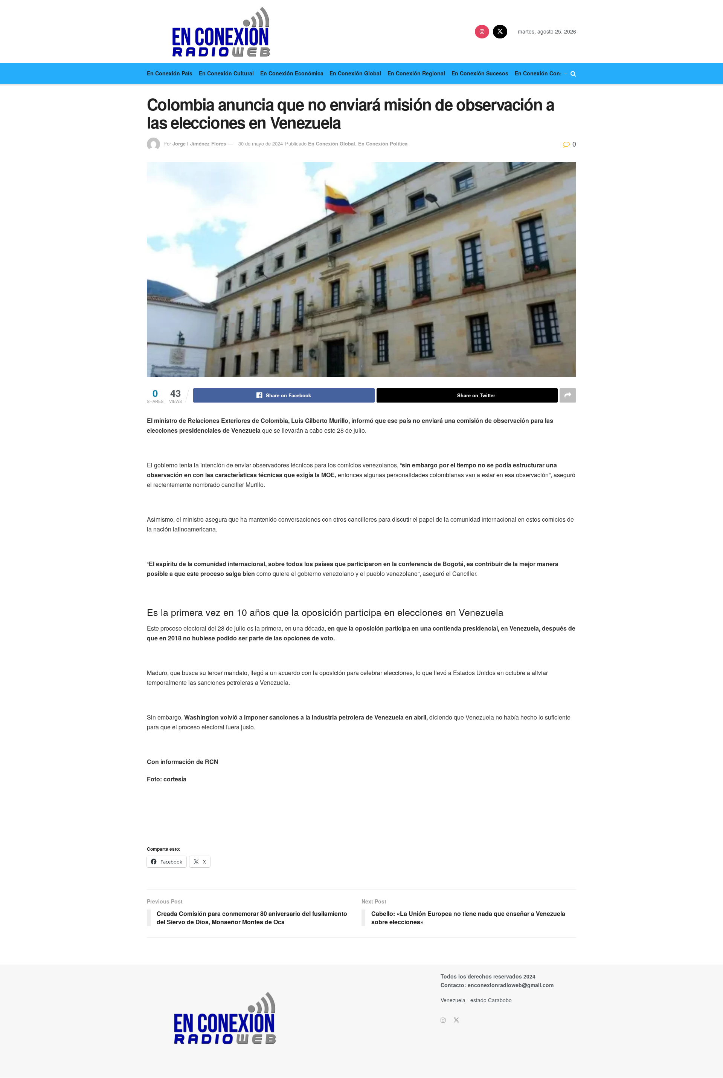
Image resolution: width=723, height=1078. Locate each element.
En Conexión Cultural (226, 73)
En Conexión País (169, 73)
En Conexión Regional (416, 73)
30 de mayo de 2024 (260, 143)
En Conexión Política (382, 143)
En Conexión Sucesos (479, 73)
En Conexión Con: (538, 73)
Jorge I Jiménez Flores (199, 143)
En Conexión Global (355, 73)
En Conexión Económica (291, 73)
